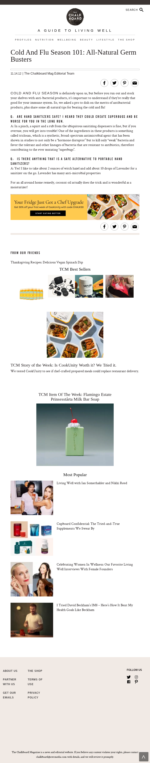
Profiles (23, 40)
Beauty (86, 40)
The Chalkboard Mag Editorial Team (49, 73)
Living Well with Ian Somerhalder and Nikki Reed (92, 483)
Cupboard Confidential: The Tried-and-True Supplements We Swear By (88, 526)
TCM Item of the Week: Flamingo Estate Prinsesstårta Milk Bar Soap (74, 397)
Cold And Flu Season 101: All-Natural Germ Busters (73, 56)
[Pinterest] (136, 681)
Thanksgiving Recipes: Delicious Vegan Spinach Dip (47, 262)
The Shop (126, 40)
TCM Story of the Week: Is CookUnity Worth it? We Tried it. (63, 365)
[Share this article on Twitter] (114, 83)
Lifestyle (105, 40)
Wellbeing (67, 40)
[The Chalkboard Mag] (75, 16)
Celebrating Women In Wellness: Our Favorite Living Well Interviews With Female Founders (95, 566)
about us (10, 670)
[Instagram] (136, 676)
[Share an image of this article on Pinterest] (125, 83)
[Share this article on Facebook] (104, 83)
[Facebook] (129, 681)
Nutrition (44, 40)
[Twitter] (129, 676)
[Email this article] (135, 83)
